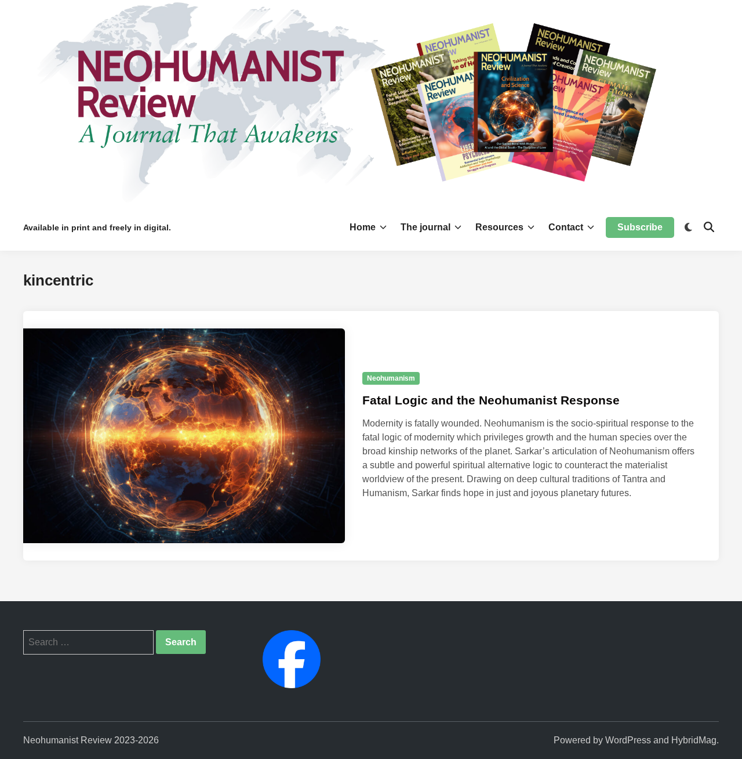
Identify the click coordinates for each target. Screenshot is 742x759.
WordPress (628, 740)
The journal (425, 227)
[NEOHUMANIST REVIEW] (371, 101)
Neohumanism (391, 378)
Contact (565, 227)
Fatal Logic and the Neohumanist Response (491, 400)
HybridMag (693, 740)
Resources (499, 227)
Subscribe (640, 227)
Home (363, 227)
